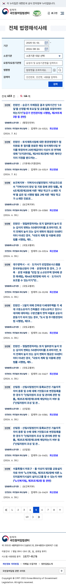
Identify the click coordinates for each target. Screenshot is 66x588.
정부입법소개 (47, 564)
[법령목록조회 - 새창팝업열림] (59, 70)
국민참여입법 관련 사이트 (14, 571)
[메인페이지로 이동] (15, 11)
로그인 (54, 13)
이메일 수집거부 (30, 564)
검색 (55, 84)
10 (27, 516)
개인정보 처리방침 (11, 564)
